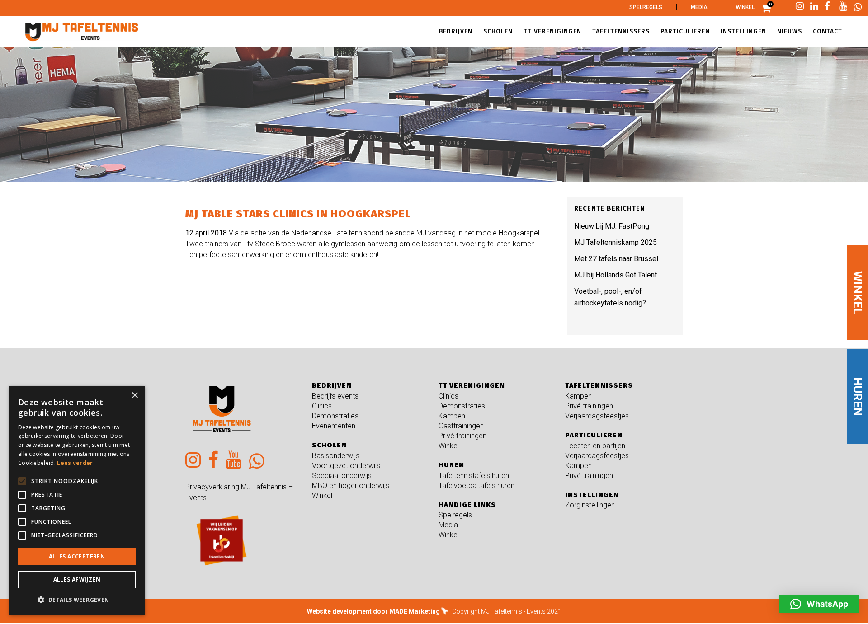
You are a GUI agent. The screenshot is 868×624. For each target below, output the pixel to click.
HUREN (857, 396)
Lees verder (75, 463)
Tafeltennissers (599, 385)
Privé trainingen (462, 436)
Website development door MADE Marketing (373, 611)
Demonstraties (335, 416)
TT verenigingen (472, 385)
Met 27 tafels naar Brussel (616, 258)
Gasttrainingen (461, 426)
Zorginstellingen (590, 505)
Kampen (452, 416)
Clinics (322, 406)
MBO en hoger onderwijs (350, 485)
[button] (819, 604)
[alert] (77, 500)
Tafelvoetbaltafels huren (476, 485)
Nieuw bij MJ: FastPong (611, 226)
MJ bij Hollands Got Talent (615, 275)
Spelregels (645, 7)
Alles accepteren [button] (77, 556)
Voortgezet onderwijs (346, 465)
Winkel (745, 7)
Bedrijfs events (335, 396)
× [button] (134, 395)
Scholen (329, 445)
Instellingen (592, 495)
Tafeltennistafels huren (474, 475)
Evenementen (333, 426)
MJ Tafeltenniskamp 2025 (615, 242)
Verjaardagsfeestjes (597, 416)
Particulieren (594, 435)
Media (699, 7)
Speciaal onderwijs (342, 475)
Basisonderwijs (335, 455)
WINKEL (857, 292)
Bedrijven (332, 385)
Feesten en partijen (595, 445)
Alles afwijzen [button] (77, 579)
